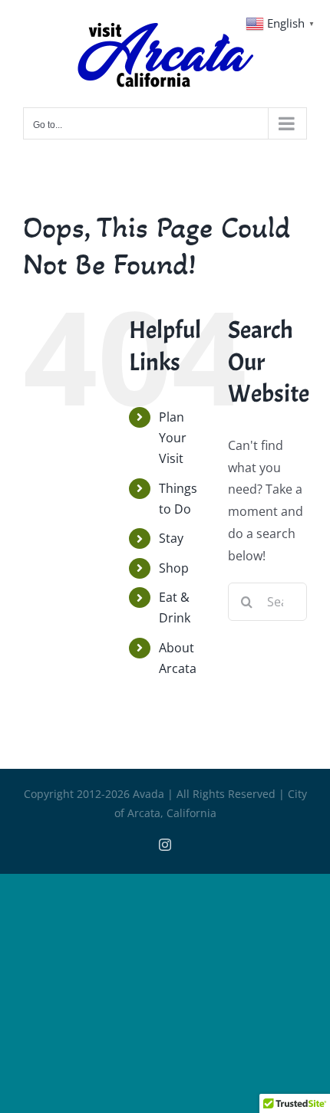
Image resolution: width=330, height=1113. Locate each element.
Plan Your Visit (172, 438)
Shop (174, 568)
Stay (171, 538)
